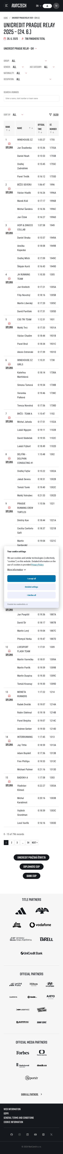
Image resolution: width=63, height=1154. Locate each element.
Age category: (36, 67)
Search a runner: (11, 92)
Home (6, 17)
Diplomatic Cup (31, 867)
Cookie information (13, 1122)
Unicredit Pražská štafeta (31, 857)
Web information (12, 1109)
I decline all (31, 595)
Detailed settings (31, 586)
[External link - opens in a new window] (21, 911)
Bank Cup (32, 876)
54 (28, 842)
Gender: (7, 67)
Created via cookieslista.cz (17, 604)
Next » (34, 842)
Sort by (7, 114)
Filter (55, 114)
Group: (6, 60)
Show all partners (30, 1094)
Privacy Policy (37, 564)
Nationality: (9, 73)
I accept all (31, 578)
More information (15, 569)
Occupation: (9, 79)
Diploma (9, 147)
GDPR (6, 1113)
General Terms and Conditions (19, 1118)
